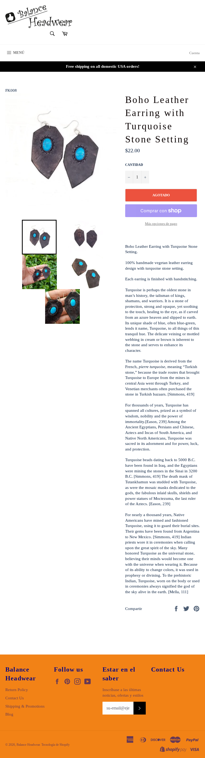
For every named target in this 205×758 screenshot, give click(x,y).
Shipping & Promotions (25, 706)
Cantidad (134, 165)
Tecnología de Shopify (55, 745)
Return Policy (16, 690)
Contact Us (14, 698)
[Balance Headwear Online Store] (38, 16)
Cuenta (194, 53)
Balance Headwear (28, 745)
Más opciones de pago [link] (161, 224)
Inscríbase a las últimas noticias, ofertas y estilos (122, 692)
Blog (9, 714)
